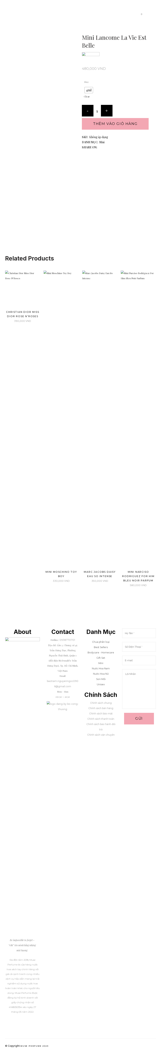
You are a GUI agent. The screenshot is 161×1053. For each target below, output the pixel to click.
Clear (87, 96)
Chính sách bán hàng (100, 708)
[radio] (89, 90)
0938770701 (67, 639)
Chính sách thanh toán (100, 718)
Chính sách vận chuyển (101, 734)
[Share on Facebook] (100, 147)
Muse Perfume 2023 (34, 1046)
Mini (101, 142)
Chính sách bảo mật (101, 713)
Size (86, 81)
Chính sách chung (101, 702)
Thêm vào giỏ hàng (115, 124)
